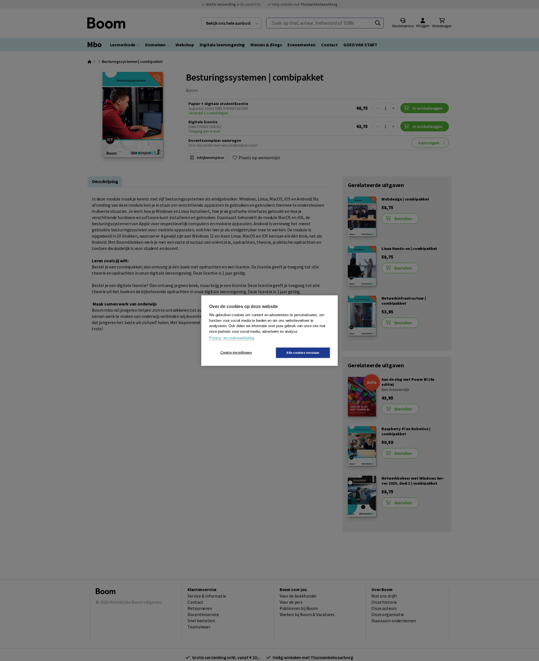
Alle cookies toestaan (302, 352)
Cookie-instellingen (236, 353)
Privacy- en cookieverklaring (231, 338)
